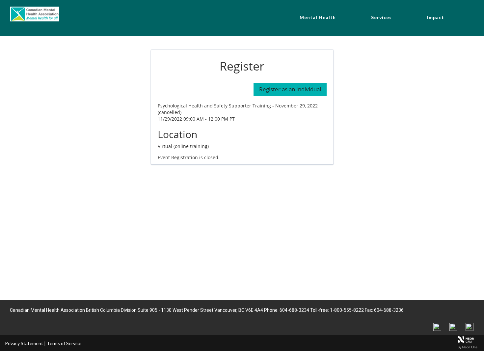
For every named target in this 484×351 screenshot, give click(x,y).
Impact (435, 17)
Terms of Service (64, 343)
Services (381, 17)
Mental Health (318, 17)
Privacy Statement (24, 343)
